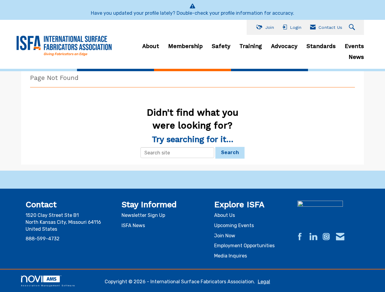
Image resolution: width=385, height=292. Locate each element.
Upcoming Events (234, 225)
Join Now (224, 236)
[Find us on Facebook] (299, 237)
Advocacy (284, 46)
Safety (221, 46)
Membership (185, 46)
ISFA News (133, 225)
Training (250, 46)
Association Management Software (48, 285)
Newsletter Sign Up (143, 215)
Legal (264, 281)
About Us (224, 215)
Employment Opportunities (244, 245)
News (356, 57)
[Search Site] (352, 27)
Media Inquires (230, 256)
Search (230, 152)
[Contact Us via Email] (340, 237)
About (150, 46)
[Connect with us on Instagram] (326, 237)
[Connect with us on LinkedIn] (313, 237)
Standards (321, 46)
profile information (242, 13)
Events (354, 46)
